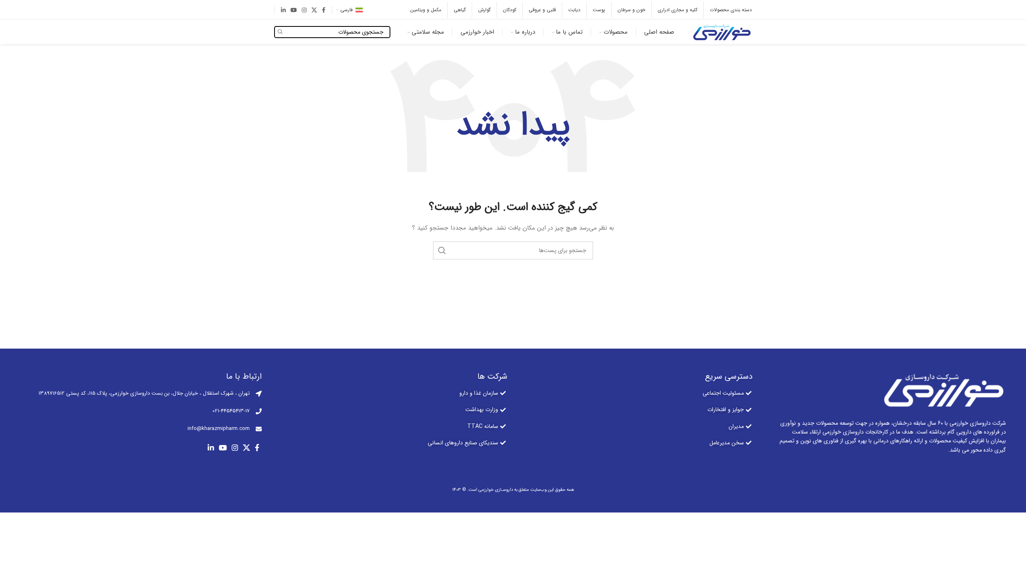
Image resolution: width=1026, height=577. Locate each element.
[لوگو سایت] (721, 31)
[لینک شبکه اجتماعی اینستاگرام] (304, 10)
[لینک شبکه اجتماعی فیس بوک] (323, 10)
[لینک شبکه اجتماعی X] (314, 10)
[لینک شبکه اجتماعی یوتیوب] (293, 10)
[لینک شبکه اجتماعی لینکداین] (283, 10)
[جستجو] (442, 250)
